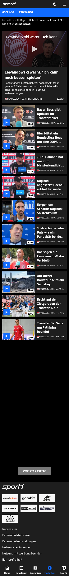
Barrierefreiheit (12, 559)
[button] (34, 49)
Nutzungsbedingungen (16, 547)
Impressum (9, 529)
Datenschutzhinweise (16, 535)
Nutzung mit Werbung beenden (22, 553)
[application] (34, 49)
